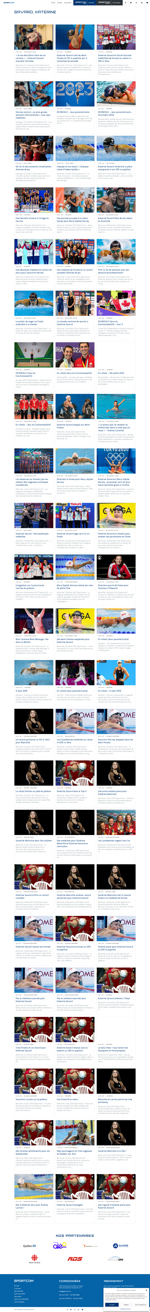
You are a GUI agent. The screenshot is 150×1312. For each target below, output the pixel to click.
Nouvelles (91, 3)
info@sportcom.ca (65, 1291)
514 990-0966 (75, 1295)
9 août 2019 (21, 691)
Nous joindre (67, 3)
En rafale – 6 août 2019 (109, 691)
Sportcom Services (104, 2)
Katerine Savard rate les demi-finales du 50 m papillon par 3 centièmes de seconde (72, 58)
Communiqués (116, 3)
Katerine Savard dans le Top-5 (72, 791)
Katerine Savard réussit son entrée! (33, 946)
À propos (59, 3)
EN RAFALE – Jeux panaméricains (73, 112)
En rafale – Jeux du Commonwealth (33, 424)
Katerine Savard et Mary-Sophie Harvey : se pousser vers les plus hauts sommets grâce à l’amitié (114, 482)
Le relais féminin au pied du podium (33, 791)
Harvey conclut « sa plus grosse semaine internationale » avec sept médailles (33, 115)
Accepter (111, 1304)
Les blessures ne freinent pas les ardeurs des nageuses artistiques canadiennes (32, 482)
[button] (146, 1290)
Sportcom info (82, 2)
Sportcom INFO (19, 1294)
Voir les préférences (140, 1304)
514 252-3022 (78, 1298)
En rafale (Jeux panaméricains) (113, 639)
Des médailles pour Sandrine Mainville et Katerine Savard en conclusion (72, 843)
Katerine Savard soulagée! (70, 1205)
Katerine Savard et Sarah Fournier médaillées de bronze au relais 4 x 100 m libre (115, 58)
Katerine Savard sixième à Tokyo (114, 998)
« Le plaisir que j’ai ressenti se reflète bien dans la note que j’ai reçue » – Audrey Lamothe (114, 427)
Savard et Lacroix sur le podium (31, 1099)
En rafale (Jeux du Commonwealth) (74, 373)
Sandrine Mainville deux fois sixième (34, 840)
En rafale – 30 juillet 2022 (111, 373)
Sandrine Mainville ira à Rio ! (112, 1151)
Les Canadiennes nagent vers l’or (114, 840)
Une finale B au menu (67, 1099)
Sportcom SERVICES (21, 1299)
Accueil (53, 3)
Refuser (126, 1304)
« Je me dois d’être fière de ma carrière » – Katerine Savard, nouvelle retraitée (31, 58)
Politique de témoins (125, 1309)
